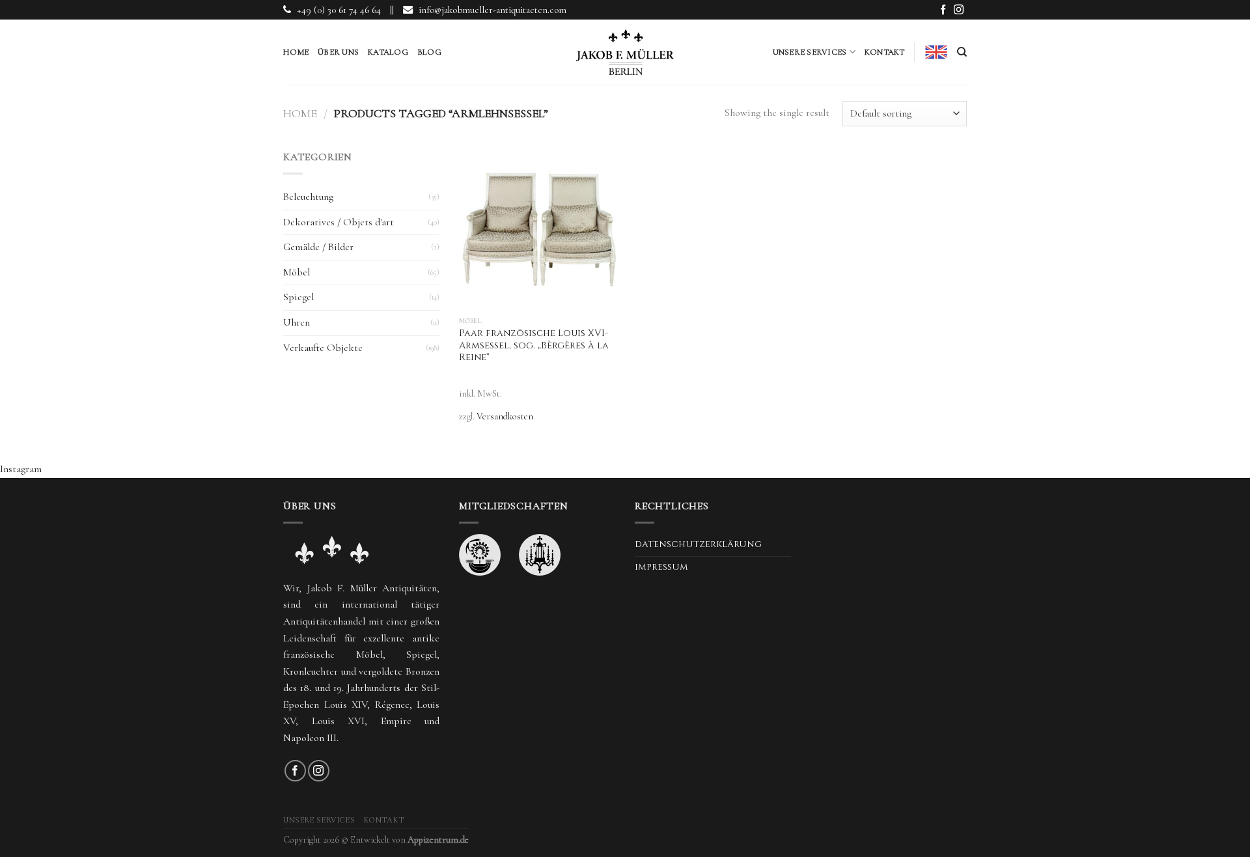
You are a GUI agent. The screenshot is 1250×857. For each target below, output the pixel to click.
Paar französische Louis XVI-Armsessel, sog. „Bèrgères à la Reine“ (534, 345)
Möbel (296, 272)
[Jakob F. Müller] (625, 52)
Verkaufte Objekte (323, 347)
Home (296, 52)
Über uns (338, 52)
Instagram (21, 468)
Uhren (296, 322)
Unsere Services (810, 52)
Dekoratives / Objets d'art (338, 222)
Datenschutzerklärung (698, 544)
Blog (429, 52)
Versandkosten (505, 416)
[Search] (962, 52)
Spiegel (298, 296)
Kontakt (885, 52)
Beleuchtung (308, 196)
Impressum (661, 567)
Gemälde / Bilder (318, 246)
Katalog (388, 52)
